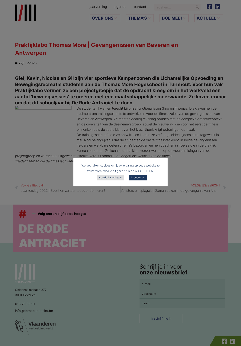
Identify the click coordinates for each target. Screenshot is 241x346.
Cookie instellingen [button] (110, 177)
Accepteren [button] (138, 177)
